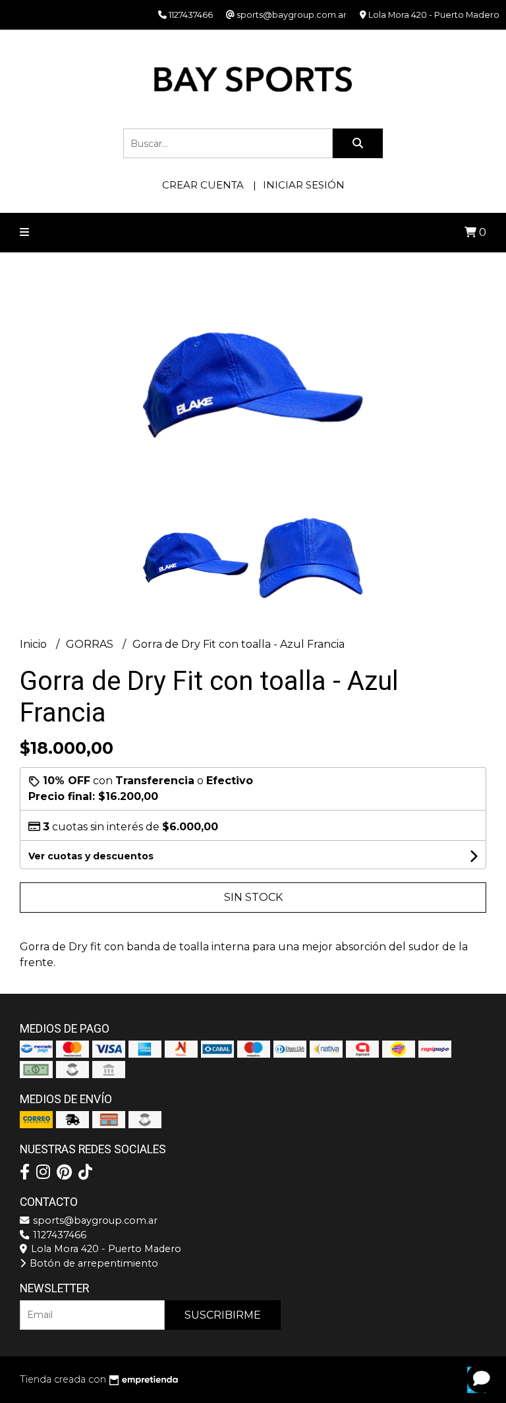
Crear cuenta (203, 185)
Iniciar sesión (304, 185)
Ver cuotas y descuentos (91, 856)
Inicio (34, 644)
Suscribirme (222, 1315)
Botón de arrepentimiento (92, 1263)
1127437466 (58, 1235)
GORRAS (91, 644)
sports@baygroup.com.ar (93, 1220)
